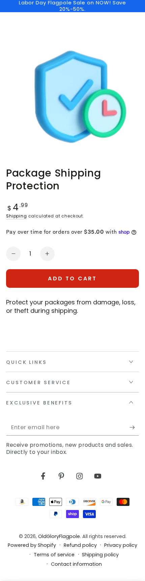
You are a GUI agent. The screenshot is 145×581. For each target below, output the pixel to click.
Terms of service (54, 555)
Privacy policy (120, 545)
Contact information (76, 564)
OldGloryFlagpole (59, 536)
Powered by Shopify (32, 545)
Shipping (16, 216)
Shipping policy (100, 555)
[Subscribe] (134, 428)
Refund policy (80, 545)
